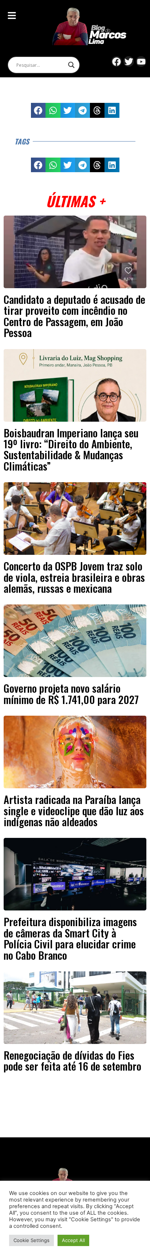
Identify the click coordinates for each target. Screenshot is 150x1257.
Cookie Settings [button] (31, 1240)
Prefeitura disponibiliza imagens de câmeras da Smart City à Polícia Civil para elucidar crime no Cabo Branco (70, 938)
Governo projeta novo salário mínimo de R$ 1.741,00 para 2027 (71, 693)
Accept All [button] (73, 1240)
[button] (38, 110)
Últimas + (75, 200)
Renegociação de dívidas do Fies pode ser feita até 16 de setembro (72, 1060)
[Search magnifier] (71, 65)
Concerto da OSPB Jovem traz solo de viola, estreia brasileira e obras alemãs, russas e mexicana (74, 577)
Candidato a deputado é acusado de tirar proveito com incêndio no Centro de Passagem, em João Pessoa (74, 315)
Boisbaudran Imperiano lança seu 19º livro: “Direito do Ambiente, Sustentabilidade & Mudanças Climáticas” (71, 449)
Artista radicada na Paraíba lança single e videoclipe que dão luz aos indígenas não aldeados (74, 810)
